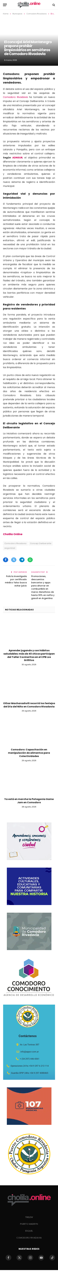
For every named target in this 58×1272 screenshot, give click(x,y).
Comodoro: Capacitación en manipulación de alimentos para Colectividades (29, 753)
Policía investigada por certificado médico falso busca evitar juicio (16, 581)
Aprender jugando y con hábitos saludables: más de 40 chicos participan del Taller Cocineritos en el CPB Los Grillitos (29, 655)
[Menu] (5, 4)
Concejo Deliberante (40, 543)
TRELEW (29, 1217)
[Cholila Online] (29, 5)
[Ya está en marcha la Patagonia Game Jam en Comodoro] (29, 780)
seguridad (9, 548)
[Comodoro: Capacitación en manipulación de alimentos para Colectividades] (29, 731)
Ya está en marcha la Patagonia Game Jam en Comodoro (29, 800)
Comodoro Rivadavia (15, 97)
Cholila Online (12, 534)
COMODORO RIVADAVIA (29, 1237)
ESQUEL (29, 1230)
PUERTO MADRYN (29, 1223)
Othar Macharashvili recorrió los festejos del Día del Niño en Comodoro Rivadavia (29, 705)
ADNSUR (17, 157)
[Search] (53, 4)
